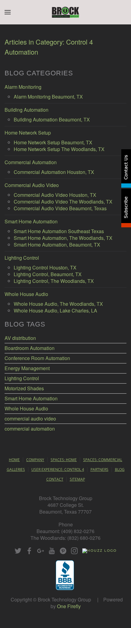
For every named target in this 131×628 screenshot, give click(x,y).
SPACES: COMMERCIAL (102, 459)
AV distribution (20, 338)
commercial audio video (30, 418)
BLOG (120, 469)
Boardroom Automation (30, 348)
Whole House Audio (26, 408)
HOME (14, 459)
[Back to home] (65, 12)
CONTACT (54, 479)
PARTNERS (99, 469)
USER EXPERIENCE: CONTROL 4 (57, 469)
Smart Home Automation (31, 398)
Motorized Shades (24, 388)
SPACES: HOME (64, 459)
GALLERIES (16, 469)
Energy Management (27, 368)
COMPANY (35, 459)
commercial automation (30, 428)
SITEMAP (77, 479)
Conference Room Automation (37, 358)
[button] (8, 12)
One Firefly (69, 606)
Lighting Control (22, 378)
